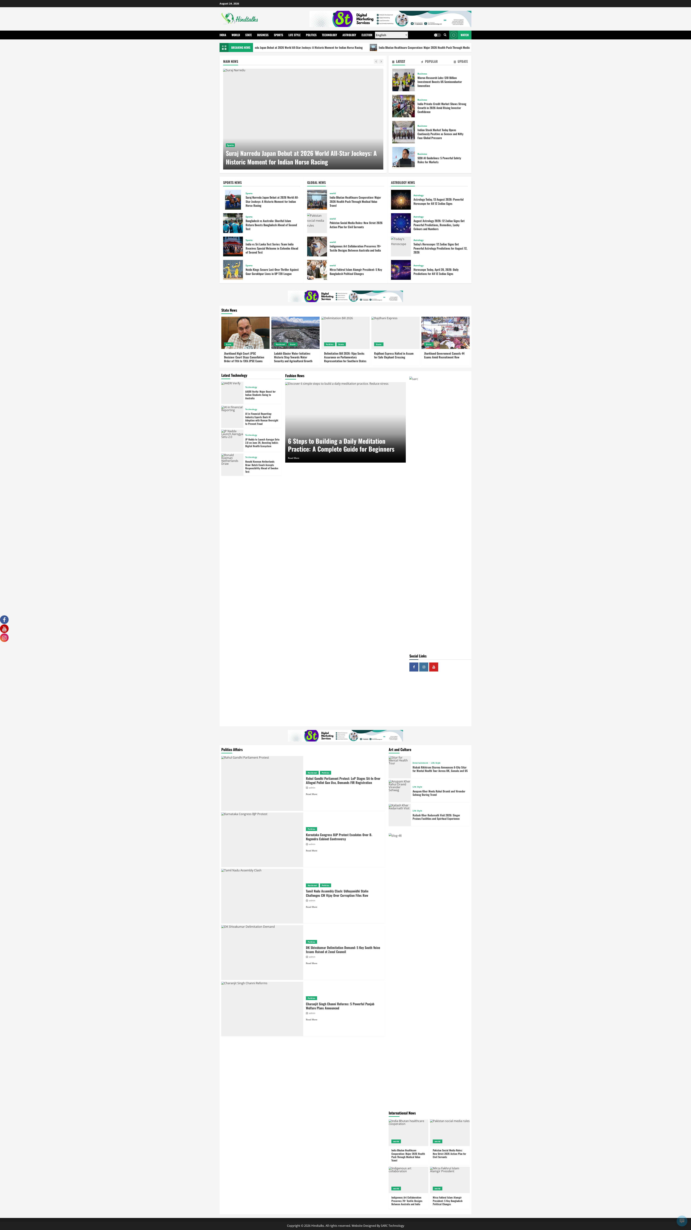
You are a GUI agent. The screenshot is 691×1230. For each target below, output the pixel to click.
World (236, 35)
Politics (311, 35)
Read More (293, 458)
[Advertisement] (440, 700)
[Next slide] (381, 61)
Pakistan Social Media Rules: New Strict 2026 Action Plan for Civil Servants (317, 223)
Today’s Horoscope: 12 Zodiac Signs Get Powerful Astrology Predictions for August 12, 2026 (401, 246)
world (230, 145)
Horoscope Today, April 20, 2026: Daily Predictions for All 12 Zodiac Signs (401, 270)
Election (367, 35)
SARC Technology (392, 1226)
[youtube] (433, 667)
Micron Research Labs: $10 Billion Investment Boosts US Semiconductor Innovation (403, 80)
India (223, 35)
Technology (329, 35)
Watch (465, 35)
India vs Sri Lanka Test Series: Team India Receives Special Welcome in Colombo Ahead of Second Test (233, 246)
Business (262, 35)
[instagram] (423, 667)
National (280, 344)
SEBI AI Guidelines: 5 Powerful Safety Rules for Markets (403, 158)
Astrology (349, 35)
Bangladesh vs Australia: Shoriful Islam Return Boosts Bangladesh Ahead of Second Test (233, 223)
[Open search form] (445, 35)
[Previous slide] (376, 61)
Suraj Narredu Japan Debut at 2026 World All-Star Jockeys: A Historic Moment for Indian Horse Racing (233, 200)
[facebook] (413, 667)
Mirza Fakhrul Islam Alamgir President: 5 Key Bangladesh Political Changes (317, 270)
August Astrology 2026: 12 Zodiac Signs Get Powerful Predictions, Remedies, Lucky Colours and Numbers (401, 223)
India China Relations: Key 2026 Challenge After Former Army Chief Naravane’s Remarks (470, 47)
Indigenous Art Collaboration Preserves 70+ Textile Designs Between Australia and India (317, 246)
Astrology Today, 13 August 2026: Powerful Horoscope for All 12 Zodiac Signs (401, 200)
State (248, 35)
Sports (278, 35)
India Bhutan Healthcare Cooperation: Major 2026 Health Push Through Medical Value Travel (349, 47)
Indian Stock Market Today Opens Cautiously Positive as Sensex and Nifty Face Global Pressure (403, 132)
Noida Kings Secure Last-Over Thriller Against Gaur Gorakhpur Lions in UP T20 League (233, 270)
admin (312, 788)
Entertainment (421, 763)
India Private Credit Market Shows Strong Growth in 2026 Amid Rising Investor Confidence (403, 106)
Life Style (294, 35)
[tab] (398, 62)
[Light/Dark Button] (437, 35)
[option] (303, 119)
